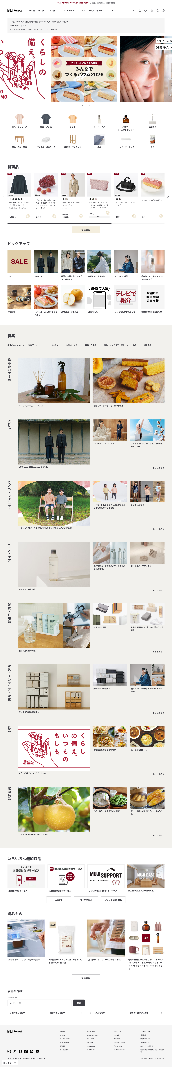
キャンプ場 (90, 1039)
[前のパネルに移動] (79, 105)
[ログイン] (140, 10)
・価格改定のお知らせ (18, 25)
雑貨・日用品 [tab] (90, 345)
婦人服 (32, 10)
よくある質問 (64, 1050)
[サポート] (163, 10)
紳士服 (41, 10)
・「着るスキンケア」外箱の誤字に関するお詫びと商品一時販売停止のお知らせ (39, 22)
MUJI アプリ (117, 1031)
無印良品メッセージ (146, 1039)
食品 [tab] (134, 345)
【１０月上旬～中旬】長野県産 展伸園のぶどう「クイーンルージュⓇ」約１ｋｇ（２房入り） (46, 204)
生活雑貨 (81, 10)
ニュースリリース (145, 1031)
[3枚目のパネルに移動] (87, 105)
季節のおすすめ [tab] (14, 345)
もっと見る (157, 468)
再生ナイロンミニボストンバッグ (125, 203)
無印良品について (146, 1042)
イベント (62, 1035)
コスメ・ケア (68, 10)
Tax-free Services (119, 1050)
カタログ (116, 1035)
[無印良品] (14, 1031)
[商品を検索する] (134, 10)
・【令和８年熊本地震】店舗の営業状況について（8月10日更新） (34, 29)
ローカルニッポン (65, 1039)
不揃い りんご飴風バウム (152, 200)
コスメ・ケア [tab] (71, 345)
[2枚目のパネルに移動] (85, 105)
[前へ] (2, 195)
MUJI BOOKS (91, 1046)
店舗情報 (62, 1031)
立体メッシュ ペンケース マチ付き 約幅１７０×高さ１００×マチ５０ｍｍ (99, 205)
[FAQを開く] (158, 10)
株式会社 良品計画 (146, 1046)
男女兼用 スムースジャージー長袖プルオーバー (19, 205)
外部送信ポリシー (29, 1058)
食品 (113, 10)
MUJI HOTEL (91, 1050)
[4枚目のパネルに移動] (89, 105)
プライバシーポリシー (14, 1058)
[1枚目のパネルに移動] (82, 105)
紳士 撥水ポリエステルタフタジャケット (72, 205)
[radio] (10, 199)
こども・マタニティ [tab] (50, 345)
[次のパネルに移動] (92, 105)
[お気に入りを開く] (145, 10)
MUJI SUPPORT (65, 1042)
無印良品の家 (91, 1031)
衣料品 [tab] (31, 345)
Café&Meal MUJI (92, 1035)
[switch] (28, 216)
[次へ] (169, 195)
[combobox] (10, 1062)
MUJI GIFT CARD (119, 1042)
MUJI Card (117, 1039)
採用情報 (143, 1035)
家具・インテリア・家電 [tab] (114, 345)
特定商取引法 (41, 1058)
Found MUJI (90, 1042)
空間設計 (62, 1046)
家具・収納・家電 (96, 10)
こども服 (51, 10)
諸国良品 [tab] (147, 345)
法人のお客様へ (118, 1046)
